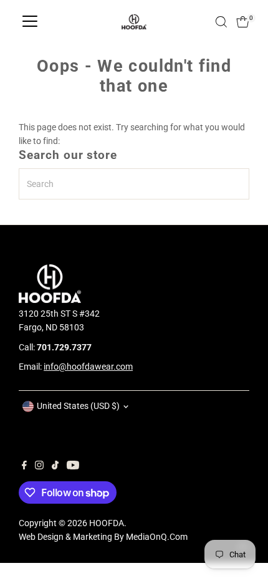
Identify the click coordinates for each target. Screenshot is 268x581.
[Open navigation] (30, 21)
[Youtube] (73, 466)
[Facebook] (24, 466)
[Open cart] (242, 21)
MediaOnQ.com (157, 537)
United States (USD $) (78, 406)
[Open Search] (221, 21)
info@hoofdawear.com (88, 367)
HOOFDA (106, 523)
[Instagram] (39, 466)
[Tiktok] (55, 466)
